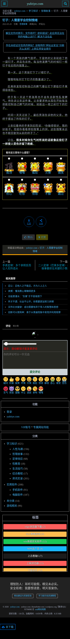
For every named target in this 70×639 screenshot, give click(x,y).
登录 (9, 411)
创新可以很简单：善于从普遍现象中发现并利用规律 (34, 312)
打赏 (43, 237)
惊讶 (41, 383)
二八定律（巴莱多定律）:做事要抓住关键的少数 (53, 267)
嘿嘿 (22, 172)
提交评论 (35, 371)
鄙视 (46, 383)
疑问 (5, 383)
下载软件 (35, 570)
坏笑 (23, 383)
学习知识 (33, 11)
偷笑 (17, 383)
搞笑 (61, 172)
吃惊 (22, 193)
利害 (11, 383)
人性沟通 (17, 449)
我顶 (9, 172)
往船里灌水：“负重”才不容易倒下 (25, 296)
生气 (5, 392)
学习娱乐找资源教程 (47, 596)
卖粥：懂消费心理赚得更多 (21, 291)
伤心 (9, 193)
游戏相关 (12, 505)
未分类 (10, 500)
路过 (61, 193)
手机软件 (17, 489)
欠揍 (48, 172)
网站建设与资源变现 (23, 596)
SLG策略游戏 (35, 534)
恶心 (52, 383)
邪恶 (11, 392)
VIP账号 (26, 427)
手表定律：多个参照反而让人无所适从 (16, 267)
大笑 (29, 383)
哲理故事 (45, 11)
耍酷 (17, 392)
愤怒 (35, 193)
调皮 (29, 392)
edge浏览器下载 (35, 526)
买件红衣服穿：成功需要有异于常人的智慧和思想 (33, 307)
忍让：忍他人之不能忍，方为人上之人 (27, 286)
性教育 (16, 463)
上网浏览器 (35, 563)
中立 (23, 392)
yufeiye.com (35, 3)
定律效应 (17, 458)
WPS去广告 (35, 548)
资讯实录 (17, 478)
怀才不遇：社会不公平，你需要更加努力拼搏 (31, 301)
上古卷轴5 (35, 556)
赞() (30, 237)
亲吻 (35, 392)
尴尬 (35, 172)
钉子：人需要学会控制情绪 (20, 20)
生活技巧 (17, 468)
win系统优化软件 (35, 541)
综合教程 (17, 473)
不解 (48, 193)
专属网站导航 (41, 427)
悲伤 (64, 383)
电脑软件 (17, 494)
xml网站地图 (40, 609)
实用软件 (12, 484)
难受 (58, 383)
